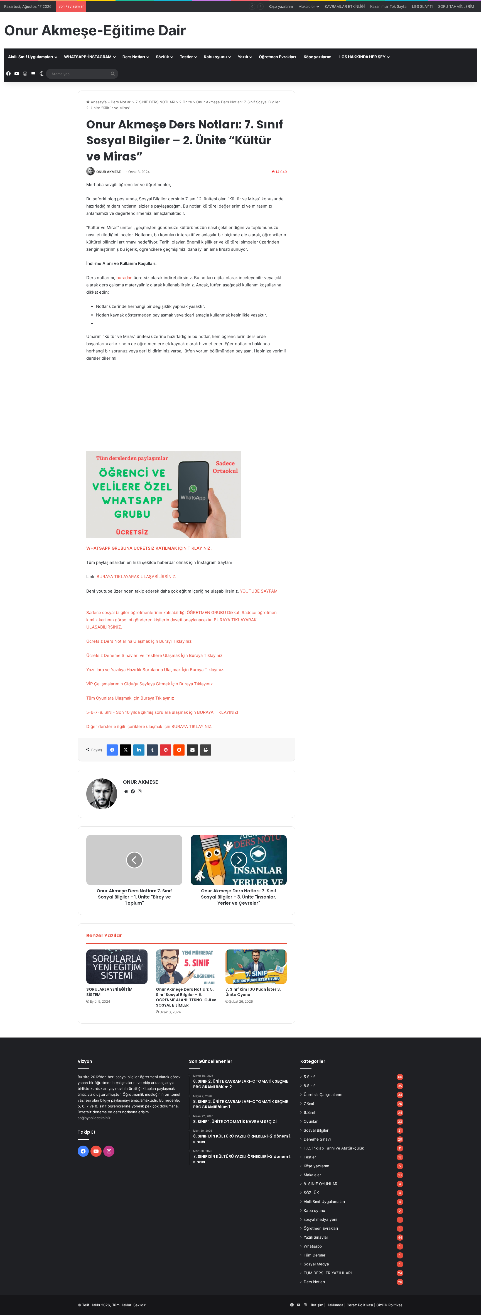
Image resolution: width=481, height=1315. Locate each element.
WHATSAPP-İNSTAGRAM (88, 56)
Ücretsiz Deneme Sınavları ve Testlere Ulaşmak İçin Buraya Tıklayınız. (155, 655)
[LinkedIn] (138, 750)
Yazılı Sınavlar (316, 1237)
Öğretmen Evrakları (277, 56)
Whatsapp (313, 1246)
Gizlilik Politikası (389, 1305)
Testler (186, 56)
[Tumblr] (152, 750)
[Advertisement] (186, 408)
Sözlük (162, 56)
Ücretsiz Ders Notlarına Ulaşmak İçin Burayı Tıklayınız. (139, 641)
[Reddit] (179, 750)
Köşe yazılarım (281, 6)
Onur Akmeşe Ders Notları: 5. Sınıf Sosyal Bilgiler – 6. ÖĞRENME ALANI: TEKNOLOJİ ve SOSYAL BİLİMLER (186, 997)
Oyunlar (311, 1121)
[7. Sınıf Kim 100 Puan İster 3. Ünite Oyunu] (256, 966)
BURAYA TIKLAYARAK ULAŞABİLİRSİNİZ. (136, 576)
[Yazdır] (205, 750)
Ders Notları (133, 56)
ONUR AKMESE (108, 172)
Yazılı (243, 56)
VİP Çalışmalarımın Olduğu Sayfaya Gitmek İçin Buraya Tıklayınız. (150, 683)
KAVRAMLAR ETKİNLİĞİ (345, 6)
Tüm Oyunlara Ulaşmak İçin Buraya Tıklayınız (130, 698)
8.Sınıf (309, 1085)
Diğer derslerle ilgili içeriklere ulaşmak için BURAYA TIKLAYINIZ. (149, 726)
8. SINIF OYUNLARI (321, 1184)
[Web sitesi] (126, 791)
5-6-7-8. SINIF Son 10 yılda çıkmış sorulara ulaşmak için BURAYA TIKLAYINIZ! (162, 712)
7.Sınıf (309, 1103)
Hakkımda (335, 1305)
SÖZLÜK (311, 1192)
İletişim (317, 1305)
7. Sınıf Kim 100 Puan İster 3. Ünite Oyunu (253, 992)
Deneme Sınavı (317, 1139)
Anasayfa (98, 102)
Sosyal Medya (316, 1264)
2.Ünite (185, 102)
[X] (125, 750)
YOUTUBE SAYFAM (259, 591)
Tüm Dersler (314, 1255)
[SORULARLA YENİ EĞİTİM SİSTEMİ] (117, 966)
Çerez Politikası (360, 1305)
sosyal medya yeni (320, 1219)
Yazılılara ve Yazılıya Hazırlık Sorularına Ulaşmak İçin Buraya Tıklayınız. (155, 669)
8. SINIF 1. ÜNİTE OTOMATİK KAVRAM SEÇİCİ (127, 6)
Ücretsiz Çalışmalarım (323, 1094)
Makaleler (306, 6)
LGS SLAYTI (422, 6)
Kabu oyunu (215, 56)
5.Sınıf (309, 1077)
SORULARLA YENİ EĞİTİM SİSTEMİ (109, 992)
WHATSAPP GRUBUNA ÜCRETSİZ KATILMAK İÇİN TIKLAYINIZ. (149, 548)
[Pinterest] (165, 750)
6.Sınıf (309, 1112)
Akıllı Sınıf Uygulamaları (30, 56)
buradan (124, 277)
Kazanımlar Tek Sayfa (388, 6)
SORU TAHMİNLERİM (456, 6)
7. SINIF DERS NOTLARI (155, 102)
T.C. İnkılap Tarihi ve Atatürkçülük (334, 1148)
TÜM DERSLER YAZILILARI (328, 1273)
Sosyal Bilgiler (316, 1130)
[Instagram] (139, 791)
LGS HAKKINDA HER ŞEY (362, 56)
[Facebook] (112, 750)
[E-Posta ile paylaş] (192, 750)
